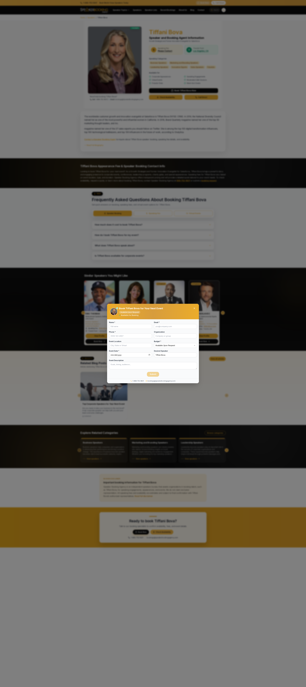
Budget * (157, 341)
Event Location (115, 341)
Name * (112, 322)
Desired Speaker (161, 351)
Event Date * (114, 351)
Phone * (112, 332)
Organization (159, 332)
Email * (157, 322)
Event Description (116, 360)
